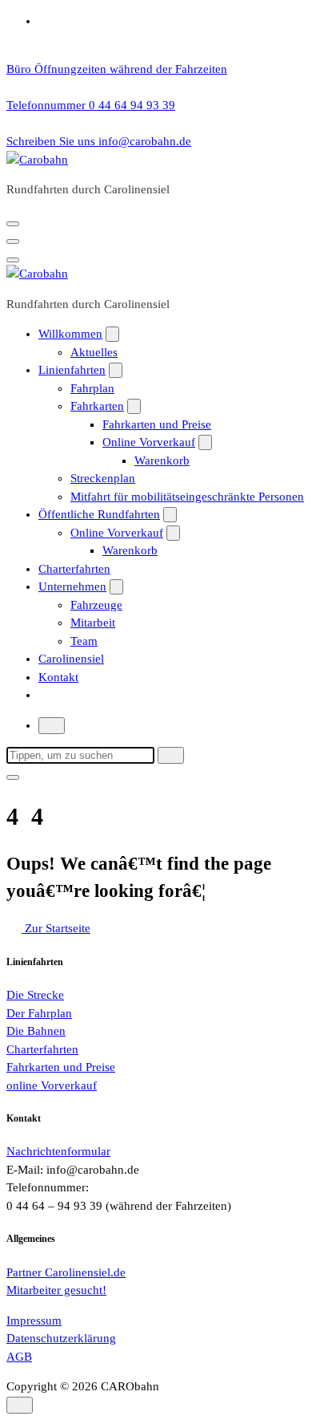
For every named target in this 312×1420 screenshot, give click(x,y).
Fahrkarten (97, 406)
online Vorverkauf (51, 1085)
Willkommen (70, 333)
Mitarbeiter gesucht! (56, 1290)
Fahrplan (92, 388)
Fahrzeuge (96, 604)
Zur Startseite (56, 928)
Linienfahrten (72, 369)
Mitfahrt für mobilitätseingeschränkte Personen (187, 496)
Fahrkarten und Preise (156, 424)
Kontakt (58, 677)
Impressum (34, 1320)
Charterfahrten (74, 568)
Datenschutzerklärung (61, 1338)
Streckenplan (102, 478)
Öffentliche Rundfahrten (99, 514)
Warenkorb (162, 460)
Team (84, 641)
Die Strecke (35, 994)
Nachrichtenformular (58, 1151)
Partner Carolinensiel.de (66, 1272)
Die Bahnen (36, 1030)
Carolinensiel (71, 658)
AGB (19, 1356)
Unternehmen (72, 586)
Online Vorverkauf (148, 442)
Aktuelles (94, 352)
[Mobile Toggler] (112, 334)
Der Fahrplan (39, 1013)
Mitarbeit (92, 622)
